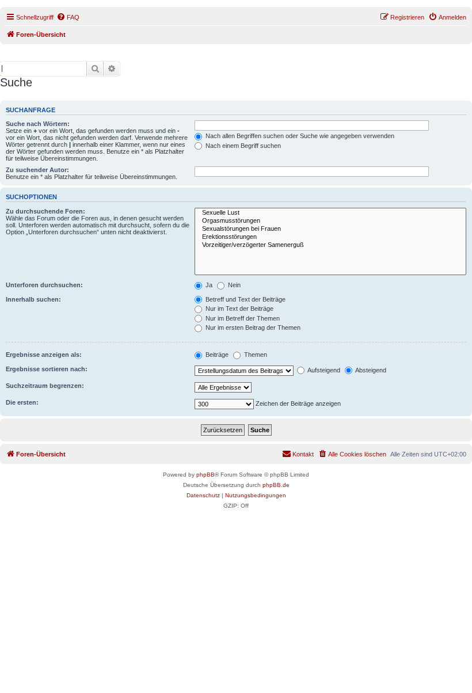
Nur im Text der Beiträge (238, 308)
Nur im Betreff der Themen (242, 318)
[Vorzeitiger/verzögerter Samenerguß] (330, 245)
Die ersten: (22, 402)
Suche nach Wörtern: (38, 123)
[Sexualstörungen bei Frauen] (330, 229)
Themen (254, 354)
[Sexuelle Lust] (330, 213)
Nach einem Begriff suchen (242, 145)
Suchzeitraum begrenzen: (45, 385)
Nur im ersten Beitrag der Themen (252, 327)
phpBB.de (276, 485)
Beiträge (216, 354)
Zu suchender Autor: (37, 169)
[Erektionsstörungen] (330, 237)
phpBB (205, 474)
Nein (233, 284)
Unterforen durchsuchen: (44, 284)
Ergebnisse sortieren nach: (46, 368)
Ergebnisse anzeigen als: (44, 354)
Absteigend (370, 370)
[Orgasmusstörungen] (330, 221)
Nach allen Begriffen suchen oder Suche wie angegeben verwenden (299, 135)
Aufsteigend (323, 370)
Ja (208, 284)
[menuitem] (67, 17)
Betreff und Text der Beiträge (245, 299)
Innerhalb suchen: (33, 299)
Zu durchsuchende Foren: (45, 211)
